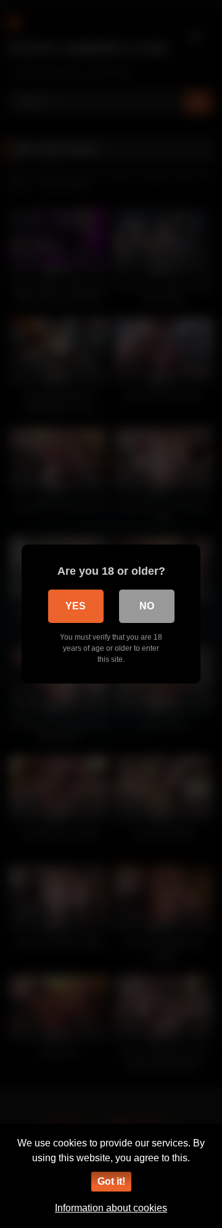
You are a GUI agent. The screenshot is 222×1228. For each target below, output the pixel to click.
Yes (75, 606)
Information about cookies (111, 1208)
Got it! (111, 1181)
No (146, 606)
